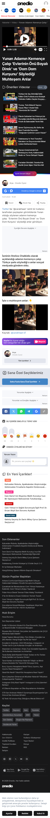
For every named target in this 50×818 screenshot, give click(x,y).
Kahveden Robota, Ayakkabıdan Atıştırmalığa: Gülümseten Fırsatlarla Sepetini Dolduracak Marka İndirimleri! (26, 485)
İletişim (5, 750)
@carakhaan (17, 332)
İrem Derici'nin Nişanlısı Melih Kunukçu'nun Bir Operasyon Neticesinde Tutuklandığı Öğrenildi (25, 497)
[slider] (25, 46)
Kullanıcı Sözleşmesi (32, 738)
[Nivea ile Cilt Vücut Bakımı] (6, 10)
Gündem (9, 504)
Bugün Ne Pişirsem (24, 720)
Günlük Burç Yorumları (12, 715)
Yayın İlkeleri (29, 741)
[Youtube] (21, 759)
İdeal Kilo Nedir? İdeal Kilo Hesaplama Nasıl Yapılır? (23, 672)
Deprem (16, 710)
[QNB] (36, 10)
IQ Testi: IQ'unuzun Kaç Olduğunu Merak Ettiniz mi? (23, 698)
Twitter (5, 209)
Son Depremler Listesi (11, 621)
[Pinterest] (27, 759)
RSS (25, 747)
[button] (40, 49)
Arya (18, 183)
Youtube (35, 710)
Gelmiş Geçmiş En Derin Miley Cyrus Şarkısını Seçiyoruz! (26, 520)
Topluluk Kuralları (9, 744)
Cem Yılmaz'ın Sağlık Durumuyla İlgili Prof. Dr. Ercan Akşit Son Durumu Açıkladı (26, 509)
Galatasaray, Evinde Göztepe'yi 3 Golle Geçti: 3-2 (22, 563)
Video (14, 22)
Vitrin (8, 480)
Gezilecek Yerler (10, 724)
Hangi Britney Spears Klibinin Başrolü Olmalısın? (21, 570)
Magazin (9, 492)
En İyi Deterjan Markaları (12, 567)
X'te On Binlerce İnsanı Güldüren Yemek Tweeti (21, 596)
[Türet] (43, 10)
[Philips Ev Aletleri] (14, 10)
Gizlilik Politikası (8, 741)
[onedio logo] (23, 786)
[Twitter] (15, 759)
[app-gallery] (39, 770)
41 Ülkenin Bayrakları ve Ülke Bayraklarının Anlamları (23, 688)
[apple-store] (9, 770)
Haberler (6, 22)
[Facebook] (10, 759)
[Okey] (21, 10)
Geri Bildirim (7, 738)
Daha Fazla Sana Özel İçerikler (23, 381)
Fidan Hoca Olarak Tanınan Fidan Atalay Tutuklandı (22, 592)
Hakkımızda (7, 734)
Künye (26, 744)
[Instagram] (4, 759)
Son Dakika (7, 720)
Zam (26, 710)
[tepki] (5, 436)
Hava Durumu (7, 617)
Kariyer (26, 734)
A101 (27, 715)
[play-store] (24, 770)
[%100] (28, 10)
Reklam (5, 747)
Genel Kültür (10, 515)
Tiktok (36, 715)
